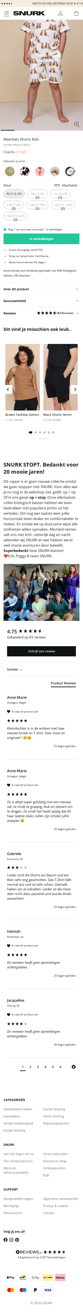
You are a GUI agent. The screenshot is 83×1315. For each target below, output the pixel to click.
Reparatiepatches (56, 1123)
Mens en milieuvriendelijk (16, 1170)
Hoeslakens (12, 1116)
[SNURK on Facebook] (6, 1240)
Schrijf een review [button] (41, 651)
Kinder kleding (14, 1130)
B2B (46, 1175)
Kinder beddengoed (18, 1123)
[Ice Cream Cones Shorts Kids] (40, 171)
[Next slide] (75, 171)
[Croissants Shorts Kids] (55, 171)
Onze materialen (55, 1154)
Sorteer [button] (13, 669)
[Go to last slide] (8, 389)
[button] (55, 313)
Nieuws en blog (54, 1161)
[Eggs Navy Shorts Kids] (70, 171)
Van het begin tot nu (19, 1154)
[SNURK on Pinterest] (17, 1240)
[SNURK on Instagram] (11, 1240)
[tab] (30, 432)
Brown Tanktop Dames (22, 415)
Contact (48, 1213)
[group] (41, 631)
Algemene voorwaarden (60, 1199)
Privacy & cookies (55, 1206)
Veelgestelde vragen (18, 1199)
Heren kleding (53, 1116)
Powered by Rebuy (41, 438)
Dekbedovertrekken (18, 1109)
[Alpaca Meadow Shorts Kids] (10, 171)
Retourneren (13, 1213)
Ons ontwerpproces (18, 1161)
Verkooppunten (54, 1168)
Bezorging (11, 1206)
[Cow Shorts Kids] (25, 171)
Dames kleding (54, 1109)
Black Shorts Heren (57, 415)
